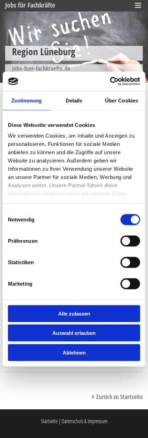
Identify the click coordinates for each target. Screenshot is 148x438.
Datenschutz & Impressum (84, 421)
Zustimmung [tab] (26, 100)
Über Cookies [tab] (121, 100)
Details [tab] (74, 100)
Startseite (49, 421)
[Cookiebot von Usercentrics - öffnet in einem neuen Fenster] (110, 81)
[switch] (130, 240)
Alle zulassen (74, 313)
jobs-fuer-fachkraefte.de (41, 68)
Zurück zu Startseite (117, 396)
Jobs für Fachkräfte (30, 5)
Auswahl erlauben (74, 333)
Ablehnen (74, 352)
